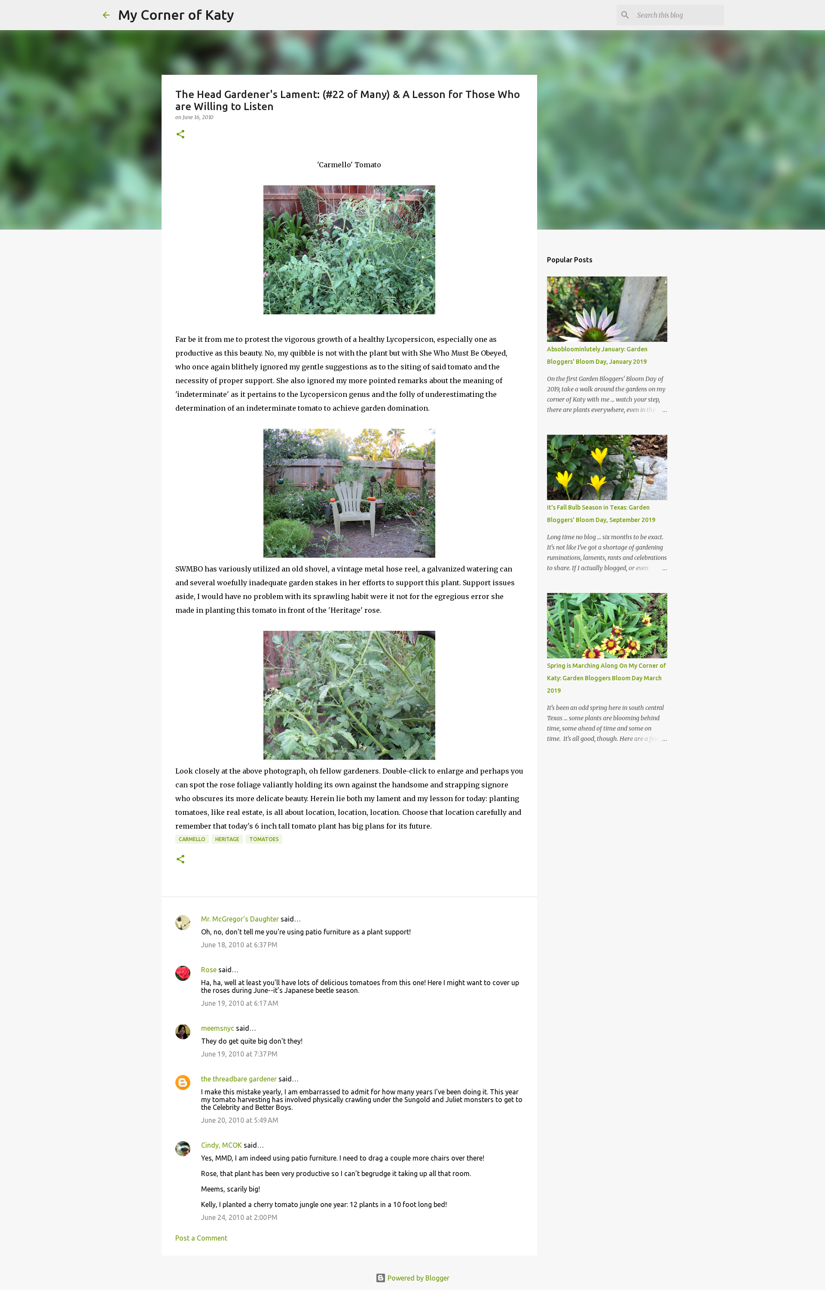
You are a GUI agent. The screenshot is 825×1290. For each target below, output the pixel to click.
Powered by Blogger (417, 1278)
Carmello (192, 839)
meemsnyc (217, 1028)
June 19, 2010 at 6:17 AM (239, 1003)
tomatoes (264, 839)
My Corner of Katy (176, 14)
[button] (180, 135)
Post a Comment (201, 1238)
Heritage (227, 839)
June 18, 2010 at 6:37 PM (239, 945)
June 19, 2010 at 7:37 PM (239, 1054)
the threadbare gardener (239, 1079)
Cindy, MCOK (221, 1145)
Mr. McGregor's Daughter (240, 919)
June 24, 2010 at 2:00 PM (239, 1217)
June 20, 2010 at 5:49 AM (239, 1120)
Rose (209, 970)
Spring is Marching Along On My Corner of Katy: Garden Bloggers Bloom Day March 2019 (606, 678)
